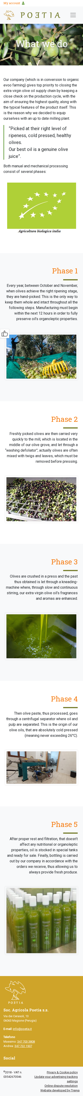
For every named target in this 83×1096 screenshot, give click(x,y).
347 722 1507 (23, 1046)
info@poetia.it (22, 1029)
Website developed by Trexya (60, 1090)
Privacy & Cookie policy (62, 1072)
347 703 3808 (26, 1041)
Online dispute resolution (61, 1085)
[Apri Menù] (73, 15)
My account (11, 3)
